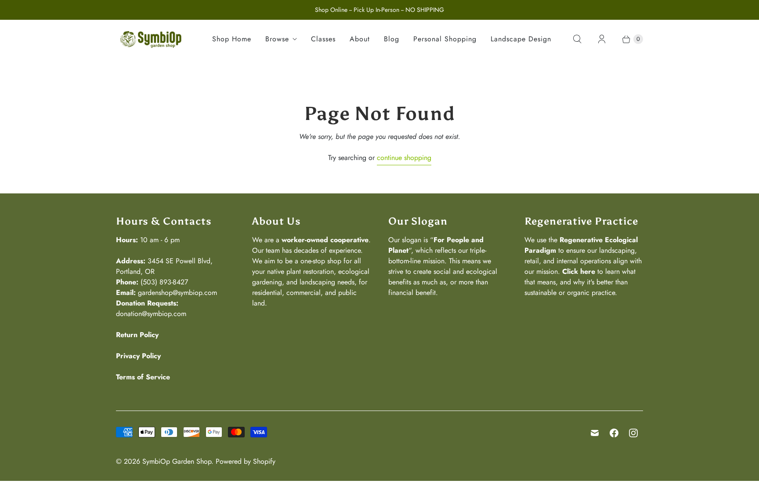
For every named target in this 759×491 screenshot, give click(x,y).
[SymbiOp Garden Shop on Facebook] (614, 433)
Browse (277, 39)
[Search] (577, 39)
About (360, 39)
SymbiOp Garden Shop (176, 461)
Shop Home (231, 39)
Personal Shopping (445, 39)
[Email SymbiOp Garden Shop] (594, 433)
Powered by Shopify (245, 461)
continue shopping (404, 158)
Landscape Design (521, 39)
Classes (323, 39)
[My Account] (601, 39)
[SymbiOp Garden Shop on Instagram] (633, 433)
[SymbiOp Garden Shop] (151, 39)
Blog (391, 39)
